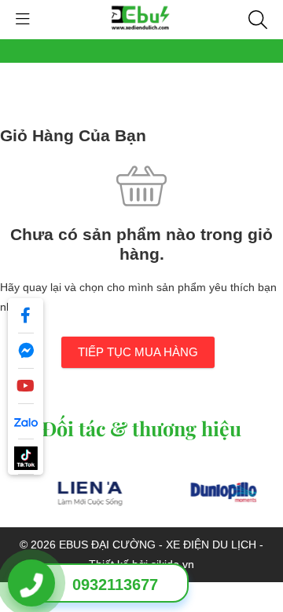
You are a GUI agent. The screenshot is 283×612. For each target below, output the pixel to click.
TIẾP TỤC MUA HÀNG (138, 352)
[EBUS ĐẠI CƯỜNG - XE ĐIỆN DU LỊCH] (141, 19)
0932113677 (115, 584)
